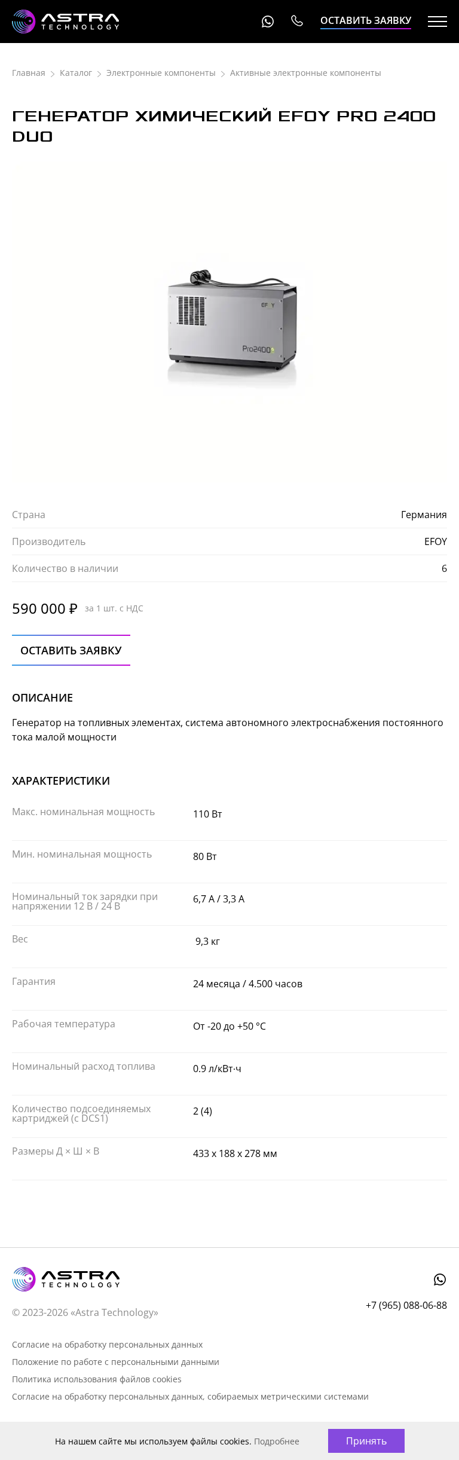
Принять (366, 1440)
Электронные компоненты (161, 72)
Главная (28, 72)
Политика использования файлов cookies (97, 1379)
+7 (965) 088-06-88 (296, 21)
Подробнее (276, 1441)
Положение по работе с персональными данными (115, 1361)
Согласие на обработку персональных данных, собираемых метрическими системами (190, 1396)
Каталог (76, 72)
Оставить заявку (365, 20)
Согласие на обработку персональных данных (107, 1344)
